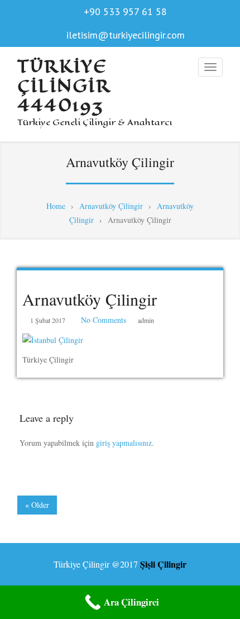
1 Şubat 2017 (47, 320)
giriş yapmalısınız (124, 442)
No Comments (103, 320)
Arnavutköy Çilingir (89, 299)
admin (146, 320)
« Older (37, 504)
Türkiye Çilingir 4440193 (63, 86)
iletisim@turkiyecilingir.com (125, 34)
